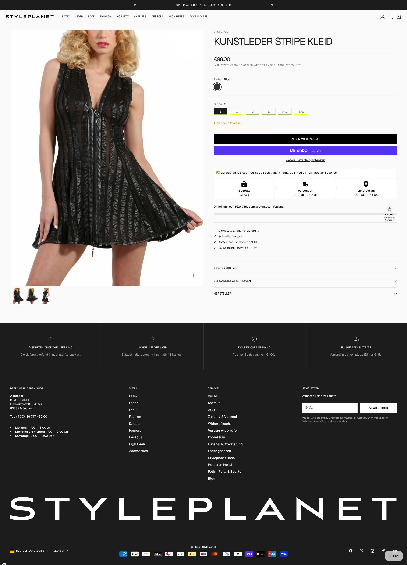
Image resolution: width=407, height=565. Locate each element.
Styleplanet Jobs (221, 458)
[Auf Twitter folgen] (362, 551)
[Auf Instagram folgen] (373, 551)
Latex (66, 16)
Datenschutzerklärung (225, 444)
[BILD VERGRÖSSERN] (193, 275)
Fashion (106, 16)
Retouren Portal (220, 465)
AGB (211, 410)
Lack (91, 16)
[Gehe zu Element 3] (46, 296)
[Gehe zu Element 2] (32, 296)
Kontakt (214, 403)
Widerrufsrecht (219, 423)
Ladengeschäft (219, 451)
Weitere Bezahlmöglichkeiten (305, 160)
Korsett (123, 16)
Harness (140, 16)
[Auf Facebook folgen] (350, 551)
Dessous (158, 16)
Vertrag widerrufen (223, 430)
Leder (79, 16)
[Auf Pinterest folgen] (384, 551)
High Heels (176, 16)
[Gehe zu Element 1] (18, 296)
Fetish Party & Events (224, 471)
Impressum (216, 437)
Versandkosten (241, 65)
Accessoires (199, 16)
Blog (211, 478)
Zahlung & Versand (222, 416)
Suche (213, 396)
